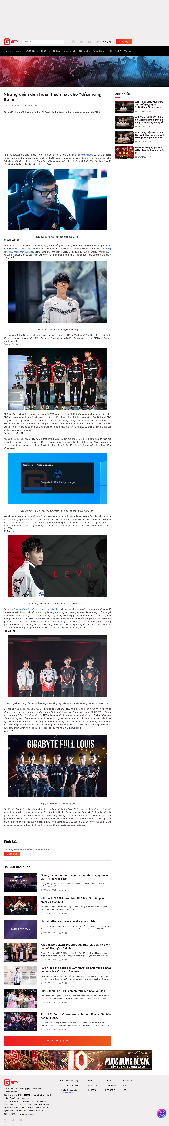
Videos (127, 51)
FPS (109, 51)
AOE (18, 51)
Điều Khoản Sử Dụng (69, 1081)
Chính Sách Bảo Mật (69, 1085)
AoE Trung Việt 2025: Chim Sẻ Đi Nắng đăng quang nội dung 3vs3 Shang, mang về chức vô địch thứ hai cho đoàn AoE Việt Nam (149, 120)
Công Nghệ (98, 51)
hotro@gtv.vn (29, 1114)
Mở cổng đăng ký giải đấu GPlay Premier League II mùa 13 (150, 150)
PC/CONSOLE (31, 51)
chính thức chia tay (84, 155)
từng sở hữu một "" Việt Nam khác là (38, 609)
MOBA (118, 51)
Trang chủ (8, 51)
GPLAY (56, 51)
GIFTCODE (84, 51)
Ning (31, 252)
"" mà (41, 516)
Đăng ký (107, 41)
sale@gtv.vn (69, 1092)
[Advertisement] (84, 18)
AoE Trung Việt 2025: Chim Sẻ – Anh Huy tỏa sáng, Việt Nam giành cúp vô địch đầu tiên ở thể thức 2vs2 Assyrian (150, 135)
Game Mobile (69, 51)
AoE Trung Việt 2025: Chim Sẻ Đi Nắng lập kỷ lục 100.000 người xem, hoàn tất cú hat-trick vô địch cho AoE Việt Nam (149, 105)
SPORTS (45, 51)
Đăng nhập (124, 41)
